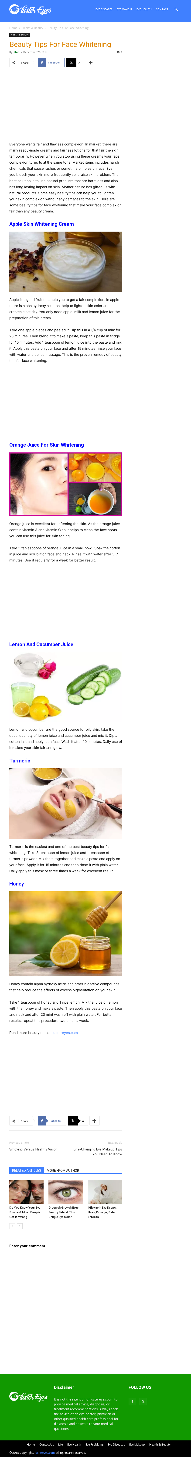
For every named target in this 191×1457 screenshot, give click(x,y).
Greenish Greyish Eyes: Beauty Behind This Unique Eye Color (63, 1212)
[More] (91, 62)
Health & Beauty (32, 28)
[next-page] (20, 1226)
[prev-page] (12, 1226)
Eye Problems (94, 1444)
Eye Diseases (104, 9)
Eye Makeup (124, 9)
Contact (162, 9)
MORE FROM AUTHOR (63, 1170)
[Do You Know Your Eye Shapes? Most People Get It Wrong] (26, 1192)
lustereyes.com (65, 1032)
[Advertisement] (65, 108)
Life (60, 1444)
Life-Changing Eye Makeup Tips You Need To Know (98, 1151)
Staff (17, 52)
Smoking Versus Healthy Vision (33, 1149)
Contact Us (46, 1444)
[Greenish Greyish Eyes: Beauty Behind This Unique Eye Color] (65, 1192)
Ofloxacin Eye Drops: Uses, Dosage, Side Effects (102, 1212)
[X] (143, 1401)
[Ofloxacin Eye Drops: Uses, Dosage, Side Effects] (105, 1192)
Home (13, 28)
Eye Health (144, 9)
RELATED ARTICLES (26, 1170)
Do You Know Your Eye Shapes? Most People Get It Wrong (24, 1212)
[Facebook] (132, 1401)
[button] (176, 9)
